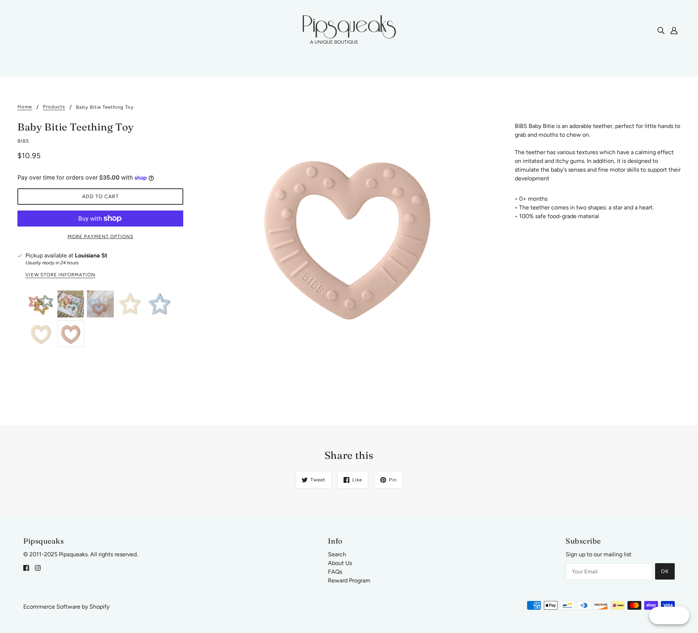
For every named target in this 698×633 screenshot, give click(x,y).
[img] (660, 30)
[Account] (674, 30)
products (54, 106)
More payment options (100, 236)
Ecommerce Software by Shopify (66, 606)
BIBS (23, 141)
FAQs (335, 571)
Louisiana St (91, 255)
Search (337, 554)
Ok (665, 571)
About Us (340, 563)
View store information (60, 274)
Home (24, 106)
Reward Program (349, 580)
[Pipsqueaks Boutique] (349, 29)
